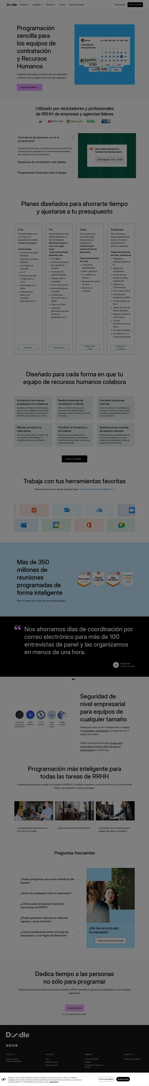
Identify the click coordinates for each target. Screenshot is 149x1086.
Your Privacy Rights (106, 1079)
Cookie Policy (53, 1082)
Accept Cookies (123, 1079)
